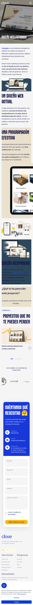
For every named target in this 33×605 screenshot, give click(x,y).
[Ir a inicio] (5, 2)
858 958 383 (15, 433)
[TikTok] (14, 550)
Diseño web (5, 559)
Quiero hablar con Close (16, 522)
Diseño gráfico (5, 564)
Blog (18, 564)
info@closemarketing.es (18, 440)
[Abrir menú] (30, 3)
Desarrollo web (6, 562)
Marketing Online (6, 567)
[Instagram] (6, 550)
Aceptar (16, 602)
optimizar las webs (18, 272)
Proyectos (19, 562)
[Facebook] (10, 550)
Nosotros (19, 559)
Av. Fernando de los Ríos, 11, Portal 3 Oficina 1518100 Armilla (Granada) (19, 450)
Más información (21, 594)
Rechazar (16, 597)
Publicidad (4, 570)
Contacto (19, 567)
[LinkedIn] (3, 550)
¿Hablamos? (6, 310)
